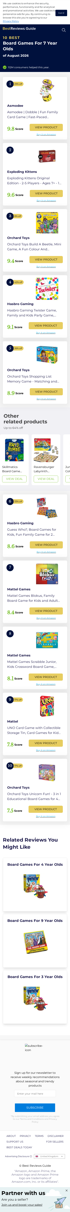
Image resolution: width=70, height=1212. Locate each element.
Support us (14, 1141)
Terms (39, 1136)
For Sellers (55, 1141)
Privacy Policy (11, 21)
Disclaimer (56, 1136)
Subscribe (35, 1107)
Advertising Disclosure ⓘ (18, 1156)
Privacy (25, 1136)
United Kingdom (49, 1156)
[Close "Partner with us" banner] (66, 1190)
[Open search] (64, 30)
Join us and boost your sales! (21, 1204)
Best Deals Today (19, 1147)
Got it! (61, 13)
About (11, 1136)
